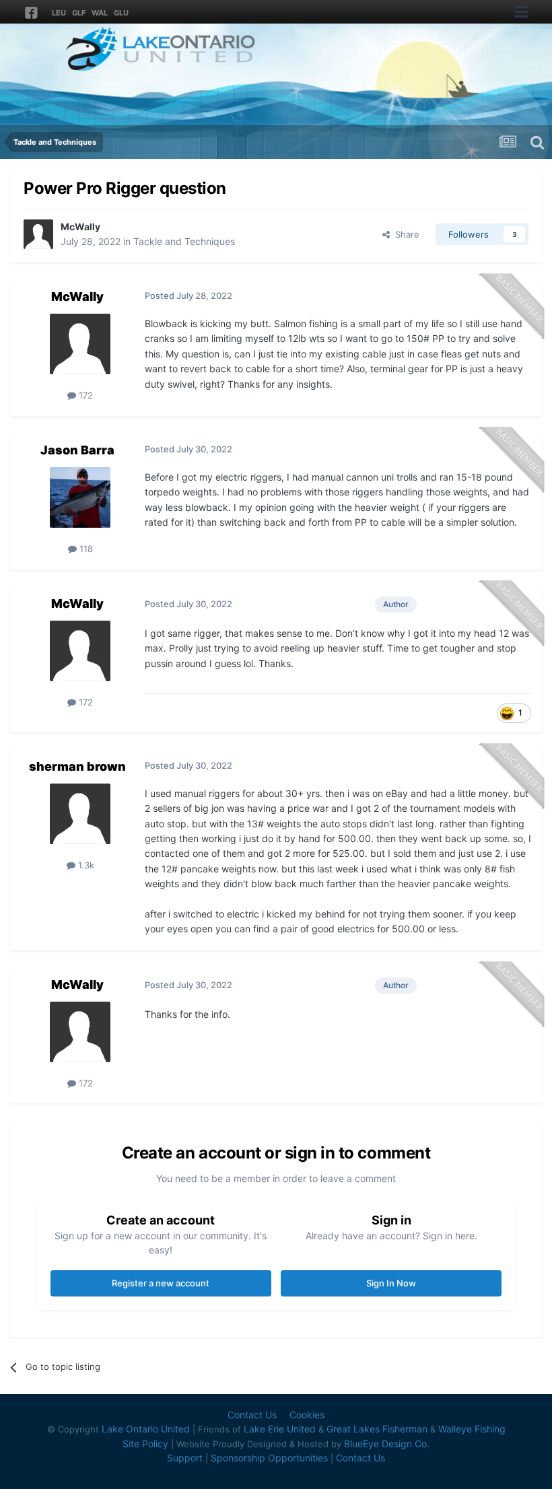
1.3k (84, 865)
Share (404, 234)
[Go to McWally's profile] (38, 234)
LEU (59, 13)
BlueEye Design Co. (386, 1443)
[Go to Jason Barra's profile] (80, 497)
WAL (100, 13)
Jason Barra (77, 450)
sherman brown (77, 766)
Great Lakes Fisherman (376, 1428)
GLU (121, 13)
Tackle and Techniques (184, 241)
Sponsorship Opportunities (269, 1457)
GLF (78, 13)
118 (85, 548)
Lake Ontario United (146, 1428)
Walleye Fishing (472, 1428)
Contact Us (252, 1414)
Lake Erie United (280, 1428)
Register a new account (160, 1283)
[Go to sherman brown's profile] (80, 814)
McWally (80, 226)
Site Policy (145, 1443)
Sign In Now (391, 1283)
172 (84, 395)
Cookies (306, 1414)
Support (185, 1457)
